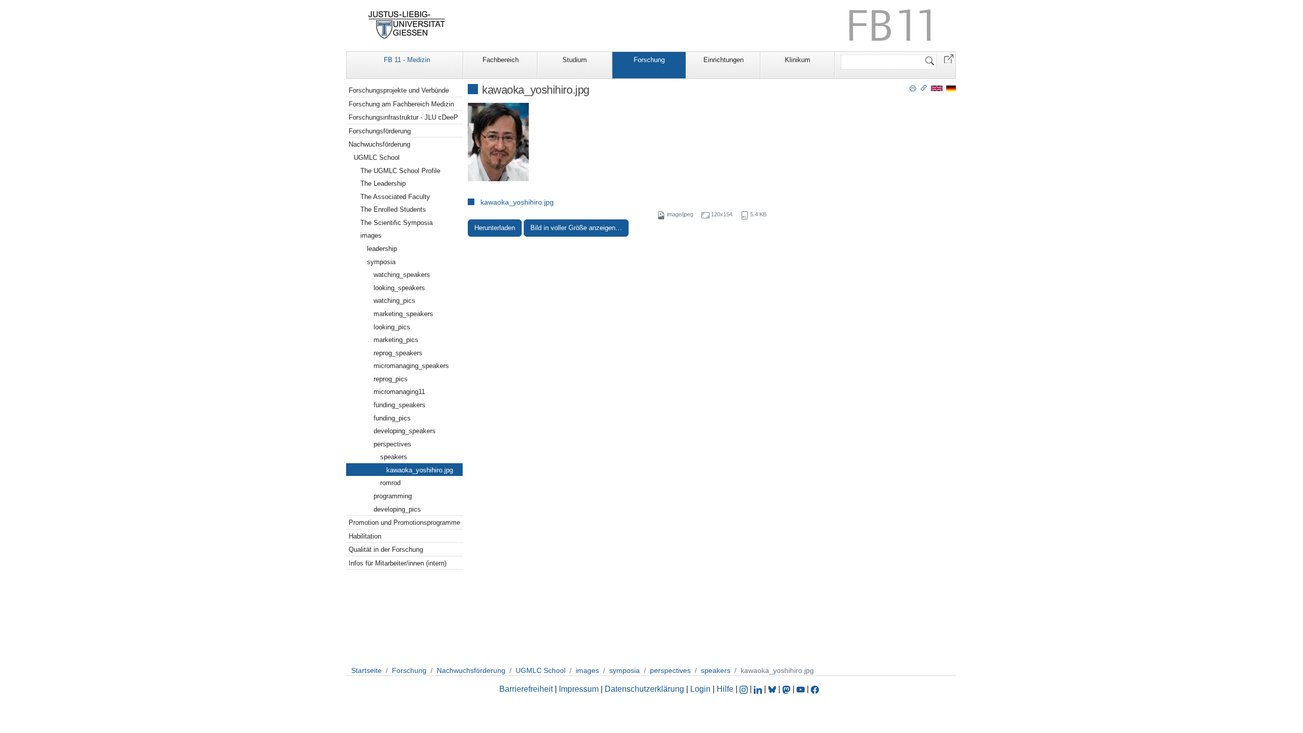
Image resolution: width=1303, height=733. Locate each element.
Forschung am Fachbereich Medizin (401, 104)
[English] (937, 88)
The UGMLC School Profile (400, 171)
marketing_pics (396, 340)
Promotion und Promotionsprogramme (404, 522)
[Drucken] (913, 87)
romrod (390, 483)
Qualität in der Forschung (386, 549)
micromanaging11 (399, 392)
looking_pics (392, 327)
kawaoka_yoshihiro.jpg (517, 202)
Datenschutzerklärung (644, 689)
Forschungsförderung (380, 131)
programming (393, 496)
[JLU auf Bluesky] (773, 689)
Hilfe (725, 689)
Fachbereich (501, 60)
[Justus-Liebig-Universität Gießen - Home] (406, 25)
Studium (574, 60)
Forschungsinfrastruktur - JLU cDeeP (403, 117)
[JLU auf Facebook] (815, 689)
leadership (382, 248)
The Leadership (383, 183)
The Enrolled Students (393, 209)
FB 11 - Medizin (407, 60)
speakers (393, 457)
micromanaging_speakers (411, 366)
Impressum (579, 689)
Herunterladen (494, 228)
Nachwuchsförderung (379, 144)
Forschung (649, 60)
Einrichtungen (723, 60)
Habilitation (365, 536)
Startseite (366, 670)
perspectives (392, 444)
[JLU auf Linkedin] (759, 689)
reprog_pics (391, 379)
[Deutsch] (951, 88)
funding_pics (392, 418)
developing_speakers (405, 431)
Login (701, 689)
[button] (948, 58)
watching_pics (394, 300)
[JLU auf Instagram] (745, 689)
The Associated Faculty (395, 197)
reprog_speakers (398, 353)
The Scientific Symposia (396, 223)
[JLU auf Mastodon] (787, 689)
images (371, 235)
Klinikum (797, 60)
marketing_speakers (403, 314)
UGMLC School (377, 157)
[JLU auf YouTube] (801, 689)
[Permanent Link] (924, 87)
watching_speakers (402, 274)
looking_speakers (399, 288)
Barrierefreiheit (526, 689)
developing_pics (397, 509)
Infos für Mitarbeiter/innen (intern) (397, 563)
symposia (381, 262)
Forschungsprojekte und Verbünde (399, 90)
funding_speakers (400, 405)
